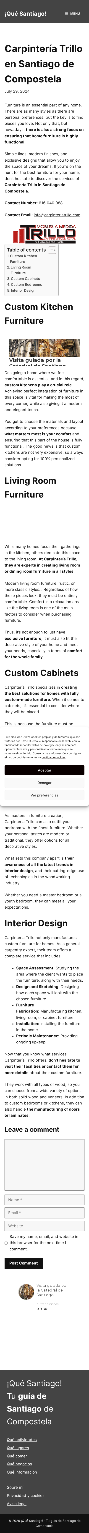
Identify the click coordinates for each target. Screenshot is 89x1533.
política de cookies (53, 757)
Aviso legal (16, 1503)
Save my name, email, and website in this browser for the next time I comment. (44, 1242)
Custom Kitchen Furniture (23, 259)
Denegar (44, 783)
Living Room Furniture (21, 270)
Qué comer (17, 1456)
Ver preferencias (44, 795)
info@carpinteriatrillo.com (57, 215)
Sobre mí (15, 1487)
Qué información (22, 1472)
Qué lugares (18, 1448)
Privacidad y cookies (25, 1495)
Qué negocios (19, 1464)
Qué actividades (22, 1439)
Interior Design (23, 290)
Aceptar (44, 770)
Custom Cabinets (25, 278)
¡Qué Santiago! (25, 13)
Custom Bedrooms (26, 284)
